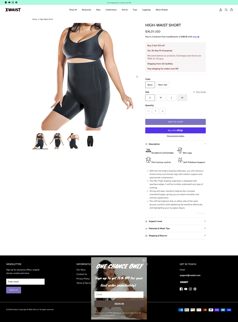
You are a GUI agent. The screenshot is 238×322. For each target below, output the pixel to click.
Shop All (73, 9)
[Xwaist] (13, 9)
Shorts (125, 9)
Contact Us (81, 274)
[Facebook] (6, 2)
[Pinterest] (16, 2)
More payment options (175, 136)
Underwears (111, 9)
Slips (98, 9)
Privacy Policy (83, 278)
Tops (135, 9)
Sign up (13, 290)
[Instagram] (13, 2)
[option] (86, 77)
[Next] (137, 76)
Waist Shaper (162, 9)
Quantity (149, 105)
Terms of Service (84, 283)
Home (34, 19)
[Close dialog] (144, 260)
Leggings (146, 9)
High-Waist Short (46, 19)
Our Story (81, 269)
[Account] (220, 9)
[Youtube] (9, 2)
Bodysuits (86, 9)
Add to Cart (175, 122)
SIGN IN (119, 303)
